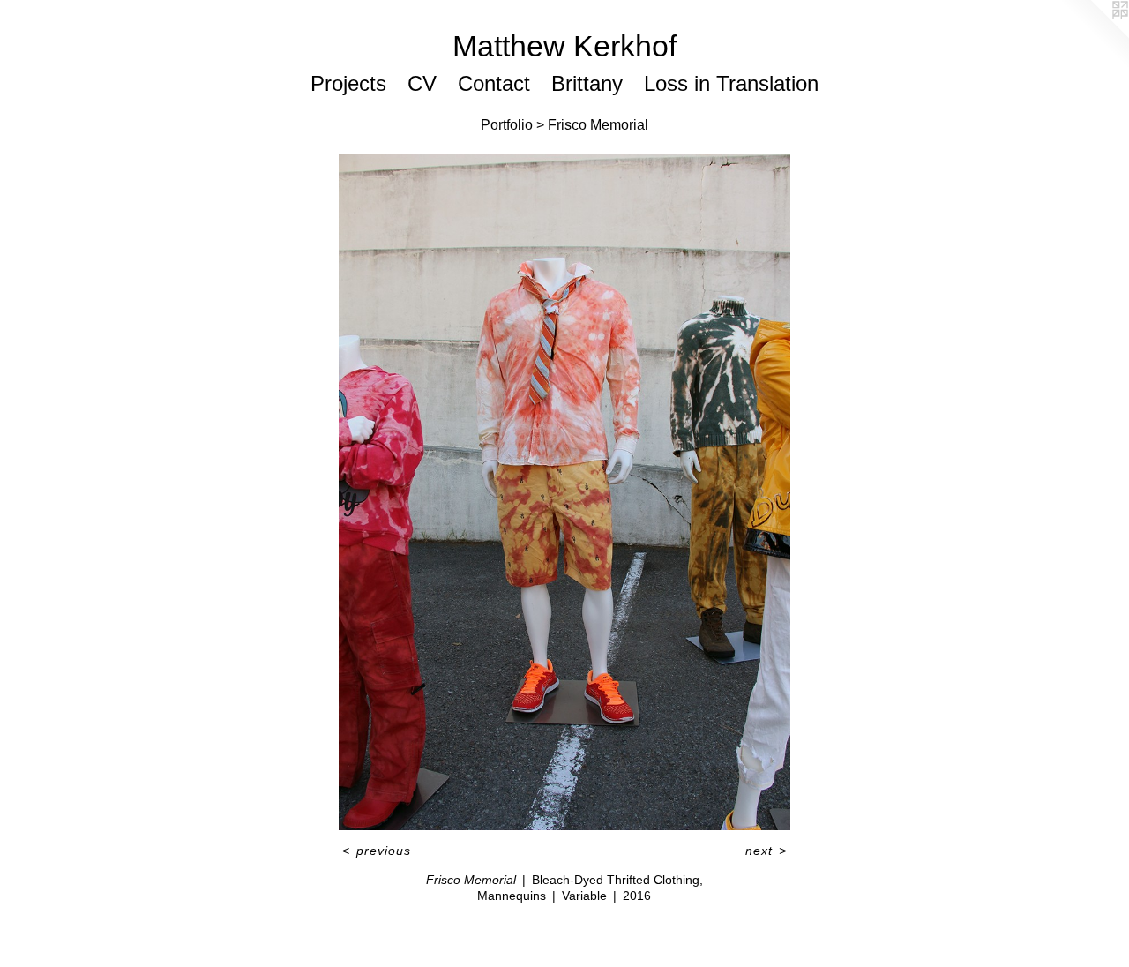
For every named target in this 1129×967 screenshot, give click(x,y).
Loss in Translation (731, 83)
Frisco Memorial (598, 124)
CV (422, 83)
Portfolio (507, 124)
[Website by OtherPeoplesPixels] (1093, 35)
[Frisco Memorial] (564, 492)
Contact (494, 83)
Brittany (587, 83)
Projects (348, 83)
